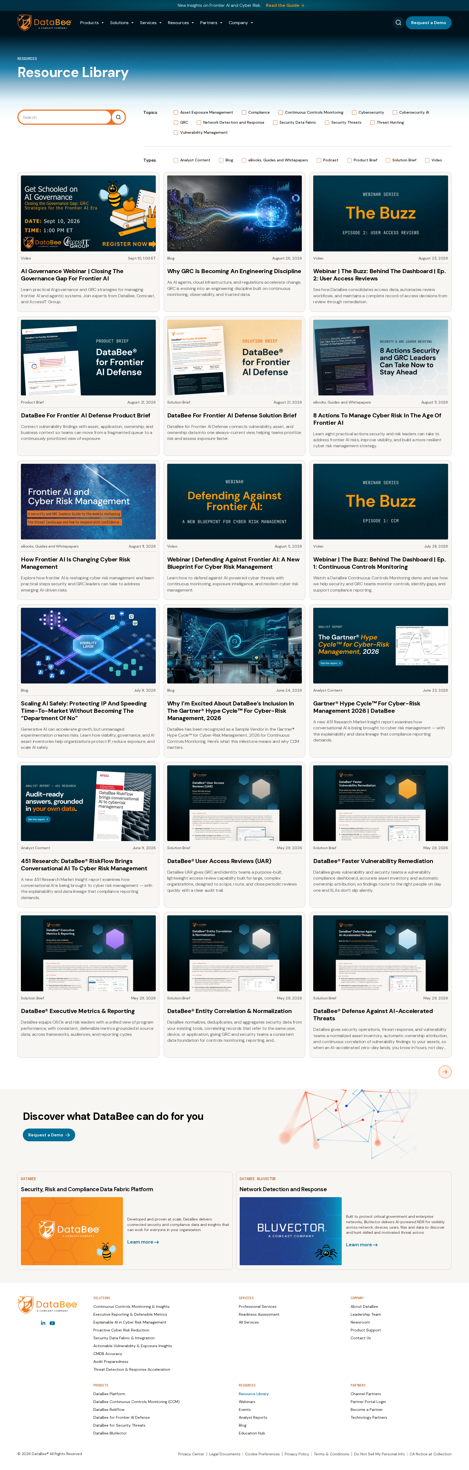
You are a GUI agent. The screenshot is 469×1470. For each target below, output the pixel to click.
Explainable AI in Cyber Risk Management (129, 1322)
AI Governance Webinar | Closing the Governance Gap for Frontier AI (72, 274)
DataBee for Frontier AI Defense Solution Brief (232, 415)
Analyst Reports (253, 1417)
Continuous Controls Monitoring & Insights (131, 1306)
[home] (44, 23)
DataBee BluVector (110, 1433)
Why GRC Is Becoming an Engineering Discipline (234, 271)
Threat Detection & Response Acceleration (131, 1369)
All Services (249, 1322)
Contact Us (361, 1337)
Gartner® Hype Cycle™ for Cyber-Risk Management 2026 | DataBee (366, 707)
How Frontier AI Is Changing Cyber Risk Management (75, 563)
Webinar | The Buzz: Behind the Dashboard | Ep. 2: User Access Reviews (379, 274)
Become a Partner (367, 1409)
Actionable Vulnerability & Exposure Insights (132, 1345)
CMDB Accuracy (107, 1353)
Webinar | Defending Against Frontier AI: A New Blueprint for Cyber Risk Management (233, 563)
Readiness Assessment (259, 1314)
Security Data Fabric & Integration (124, 1337)
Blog (242, 1425)
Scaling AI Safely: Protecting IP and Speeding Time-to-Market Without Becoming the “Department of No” (84, 710)
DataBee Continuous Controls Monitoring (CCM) (136, 1401)
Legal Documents (224, 1454)
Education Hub (252, 1433)
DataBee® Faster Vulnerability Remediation (373, 861)
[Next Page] (445, 1071)
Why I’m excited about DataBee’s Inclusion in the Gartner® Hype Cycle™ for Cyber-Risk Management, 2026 (230, 710)
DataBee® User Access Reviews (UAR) (219, 861)
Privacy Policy (297, 1454)
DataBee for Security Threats (119, 1425)
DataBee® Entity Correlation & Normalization (229, 1011)
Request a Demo (428, 22)
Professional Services (258, 1306)
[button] (92, 22)
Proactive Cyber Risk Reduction (121, 1330)
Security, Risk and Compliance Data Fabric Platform (87, 1189)
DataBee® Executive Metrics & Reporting (78, 1011)
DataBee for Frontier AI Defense (121, 1417)
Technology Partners (369, 1417)
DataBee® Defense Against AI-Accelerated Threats (373, 1014)
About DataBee (364, 1306)
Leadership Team (366, 1314)
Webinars (247, 1401)
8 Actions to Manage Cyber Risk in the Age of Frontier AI (377, 419)
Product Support (366, 1330)
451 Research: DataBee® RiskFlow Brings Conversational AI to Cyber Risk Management (84, 864)
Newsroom (360, 1322)
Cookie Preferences (262, 1454)
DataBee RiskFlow (109, 1409)
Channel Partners (366, 1393)
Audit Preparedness (110, 1361)
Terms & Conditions (331, 1454)
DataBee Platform (109, 1393)
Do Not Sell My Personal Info (379, 1454)
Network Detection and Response (283, 1189)
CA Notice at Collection (431, 1454)
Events (245, 1409)
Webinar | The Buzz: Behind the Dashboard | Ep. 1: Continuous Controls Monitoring (379, 563)
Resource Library (254, 1393)
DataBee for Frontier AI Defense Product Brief (85, 415)
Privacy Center (191, 1454)
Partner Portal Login (368, 1401)
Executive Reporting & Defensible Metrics (130, 1314)
